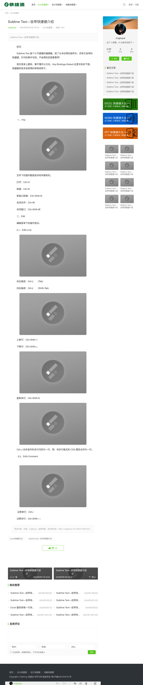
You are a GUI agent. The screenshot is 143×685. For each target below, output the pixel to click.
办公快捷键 (42, 4)
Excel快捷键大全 (16, 538)
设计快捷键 (56, 4)
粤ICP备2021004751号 (61, 676)
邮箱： (44, 646)
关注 (115, 58)
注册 (137, 4)
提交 (91, 652)
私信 (127, 58)
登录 (131, 4)
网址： (74, 646)
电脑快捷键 (70, 4)
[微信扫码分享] (75, 683)
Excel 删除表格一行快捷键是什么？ (28, 607)
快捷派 (31, 676)
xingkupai (12, 27)
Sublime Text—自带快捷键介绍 (40, 538)
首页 (33, 4)
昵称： (14, 646)
